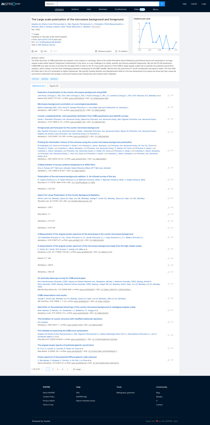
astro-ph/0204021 (78, 339)
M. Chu (141, 145)
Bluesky (159, 397)
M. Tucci (41, 348)
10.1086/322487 (95, 325)
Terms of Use (48, 405)
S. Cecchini (58, 348)
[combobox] (108, 3)
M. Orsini (75, 348)
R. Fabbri (61, 180)
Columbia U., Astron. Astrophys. (94, 145)
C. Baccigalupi (43, 360)
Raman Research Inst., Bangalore (91, 281)
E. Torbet (41, 249)
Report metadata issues (85, 401)
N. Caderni (42, 180)
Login (204, 4)
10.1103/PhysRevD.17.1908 (83, 182)
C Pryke (88, 96)
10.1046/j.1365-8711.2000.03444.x (116, 289)
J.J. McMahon (77, 310)
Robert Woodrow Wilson (80, 168)
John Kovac (42, 96)
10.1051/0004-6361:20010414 (105, 363)
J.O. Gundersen (65, 310)
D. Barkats (54, 310)
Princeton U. (82, 107)
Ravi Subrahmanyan (46, 281)
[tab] (38, 86)
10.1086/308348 (102, 136)
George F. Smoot (96, 198)
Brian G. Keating (46, 27)
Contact (159, 405)
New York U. (121, 334)
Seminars (103, 9)
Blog (158, 393)
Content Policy (48, 397)
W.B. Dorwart (61, 249)
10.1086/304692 (98, 110)
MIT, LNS (57, 107)
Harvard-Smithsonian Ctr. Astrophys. (113, 107)
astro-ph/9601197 (75, 240)
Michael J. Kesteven (114, 281)
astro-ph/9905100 (84, 252)
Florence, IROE (93, 180)
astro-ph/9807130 (77, 122)
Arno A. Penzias (44, 168)
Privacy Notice (49, 401)
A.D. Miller (79, 249)
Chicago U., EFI (54, 96)
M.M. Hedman (43, 310)
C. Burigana (54, 360)
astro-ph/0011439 (74, 325)
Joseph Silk (103, 284)
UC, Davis (53, 145)
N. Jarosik (87, 237)
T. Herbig (70, 249)
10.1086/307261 (98, 122)
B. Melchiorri (81, 180)
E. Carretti (49, 348)
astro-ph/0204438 (80, 313)
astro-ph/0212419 (45, 39)
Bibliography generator (126, 393)
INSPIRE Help (81, 397)
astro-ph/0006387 (74, 351)
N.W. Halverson (138, 96)
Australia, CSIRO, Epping (64, 281)
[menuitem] (184, 4)
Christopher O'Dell (101, 24)
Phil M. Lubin (43, 198)
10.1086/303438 (96, 240)
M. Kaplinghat (43, 145)
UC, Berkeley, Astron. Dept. (120, 284)
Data (136, 9)
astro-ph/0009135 (79, 363)
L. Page (107, 237)
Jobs (88, 9)
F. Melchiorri (105, 180)
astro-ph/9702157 (77, 110)
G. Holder (98, 151)
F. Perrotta (64, 360)
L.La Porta (83, 360)
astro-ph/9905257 (81, 136)
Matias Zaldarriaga (45, 107)
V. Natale (128, 180)
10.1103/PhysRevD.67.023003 (104, 339)
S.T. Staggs (89, 310)
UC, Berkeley (151, 96)
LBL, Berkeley (83, 198)
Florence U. (51, 180)
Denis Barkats (133, 334)
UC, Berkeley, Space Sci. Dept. (61, 198)
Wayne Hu (85, 119)
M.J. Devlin (66, 237)
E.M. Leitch (66, 96)
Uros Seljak (93, 107)
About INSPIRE (49, 393)
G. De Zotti (74, 360)
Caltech (56, 27)
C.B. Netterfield (44, 237)
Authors (75, 9)
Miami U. (50, 337)
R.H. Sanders (43, 322)
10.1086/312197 (105, 252)
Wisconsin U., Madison (81, 27)
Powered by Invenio (41, 421)
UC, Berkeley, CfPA (103, 299)
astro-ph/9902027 (81, 301)
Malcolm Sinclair (70, 284)
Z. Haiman (119, 148)
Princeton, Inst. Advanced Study (67, 119)
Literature (59, 9)
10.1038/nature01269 (99, 98)
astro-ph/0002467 (87, 289)
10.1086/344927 (99, 159)
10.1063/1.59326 (102, 301)
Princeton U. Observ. (69, 145)
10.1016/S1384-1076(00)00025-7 (102, 351)
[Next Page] (67, 369)
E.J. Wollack (127, 237)
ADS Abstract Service (46, 45)
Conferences (121, 9)
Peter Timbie (66, 27)
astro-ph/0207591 (78, 159)
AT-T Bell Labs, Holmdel (60, 168)
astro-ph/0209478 (76, 98)
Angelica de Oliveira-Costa (42, 24)
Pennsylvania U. (60, 24)
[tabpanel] (105, 231)
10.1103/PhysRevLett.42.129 (80, 201)
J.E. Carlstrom (112, 96)
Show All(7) (96, 27)
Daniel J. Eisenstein (45, 119)
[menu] (188, 4)
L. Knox (71, 153)
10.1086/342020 (101, 313)
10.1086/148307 (78, 171)
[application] (156, 37)
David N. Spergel (69, 107)
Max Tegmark (73, 24)
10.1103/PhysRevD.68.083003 (48, 42)
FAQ (77, 393)
